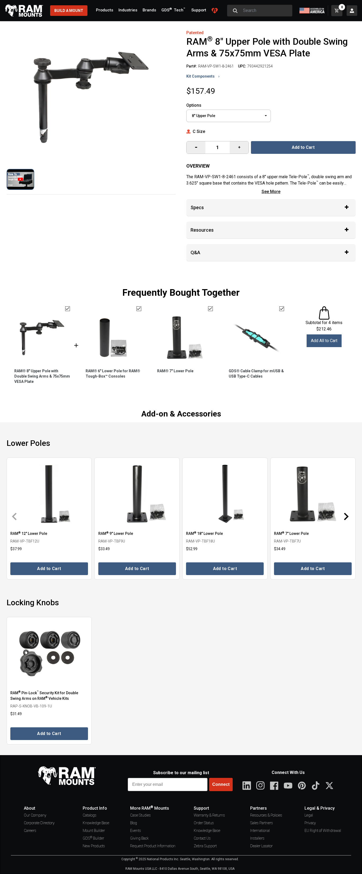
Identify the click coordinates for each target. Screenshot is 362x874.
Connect (220, 784)
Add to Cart (303, 147)
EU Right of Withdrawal (322, 830)
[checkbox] (67, 308)
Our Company (35, 815)
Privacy (310, 823)
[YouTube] (288, 785)
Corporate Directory (39, 823)
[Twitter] (329, 785)
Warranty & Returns (209, 815)
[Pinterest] (302, 785)
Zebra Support (205, 846)
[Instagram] (260, 785)
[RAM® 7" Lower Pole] (313, 494)
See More (271, 191)
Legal (308, 815)
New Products (94, 846)
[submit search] (235, 10)
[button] (20, 179)
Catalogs (89, 815)
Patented (195, 32)
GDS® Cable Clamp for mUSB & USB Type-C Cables (256, 373)
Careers (30, 830)
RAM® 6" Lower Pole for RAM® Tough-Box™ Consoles (113, 373)
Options (193, 105)
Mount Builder (94, 830)
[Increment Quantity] (196, 147)
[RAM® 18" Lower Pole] (225, 494)
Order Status (204, 823)
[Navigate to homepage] (24, 10)
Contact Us (202, 838)
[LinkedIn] (246, 785)
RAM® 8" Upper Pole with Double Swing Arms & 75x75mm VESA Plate (42, 376)
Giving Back (139, 838)
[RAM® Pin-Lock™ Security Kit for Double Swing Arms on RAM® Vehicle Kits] (49, 653)
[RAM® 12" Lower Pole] (49, 494)
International (260, 830)
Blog (133, 823)
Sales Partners (261, 823)
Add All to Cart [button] (324, 340)
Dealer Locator (261, 846)
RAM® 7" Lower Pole (175, 371)
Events (135, 830)
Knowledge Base (96, 823)
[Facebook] (274, 785)
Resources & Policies (266, 815)
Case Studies (140, 815)
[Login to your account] (352, 10)
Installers (257, 838)
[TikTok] (315, 785)
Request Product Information (152, 846)
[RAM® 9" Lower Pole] (137, 494)
